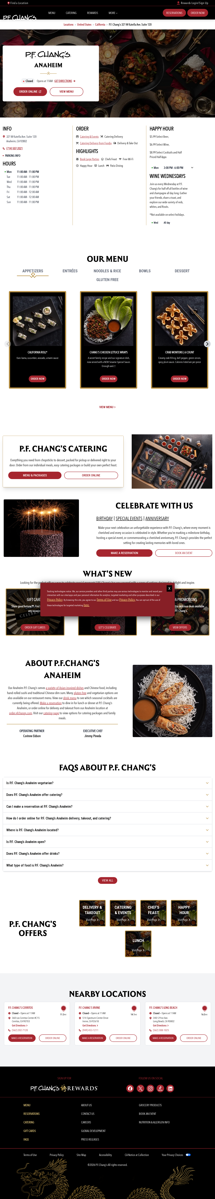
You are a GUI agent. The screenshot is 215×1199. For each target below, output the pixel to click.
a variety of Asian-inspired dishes (65, 688)
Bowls (145, 270)
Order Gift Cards (35, 627)
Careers (86, 1122)
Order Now (198, 13)
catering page (51, 713)
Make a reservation (51, 703)
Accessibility (105, 1155)
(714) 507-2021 (14, 148)
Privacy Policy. (127, 600)
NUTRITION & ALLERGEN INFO (154, 1122)
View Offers (180, 627)
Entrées (70, 270)
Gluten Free (107, 279)
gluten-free (80, 693)
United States (84, 24)
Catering (71, 13)
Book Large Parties (89, 159)
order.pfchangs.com (20, 713)
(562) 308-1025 (161, 1030)
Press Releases (90, 1139)
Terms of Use (30, 1155)
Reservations (174, 13)
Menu (51, 13)
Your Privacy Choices (172, 1155)
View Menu (66, 91)
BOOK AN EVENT (147, 1113)
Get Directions (63, 81)
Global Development (93, 1131)
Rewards (92, 13)
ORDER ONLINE (52, 1038)
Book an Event (183, 553)
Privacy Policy (57, 1155)
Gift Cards (30, 1131)
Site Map (81, 1155)
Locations (68, 24)
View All (107, 880)
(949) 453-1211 (90, 1030)
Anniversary (157, 518)
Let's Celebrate (107, 627)
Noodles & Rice (107, 270)
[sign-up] (64, 1087)
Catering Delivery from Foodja (96, 143)
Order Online (91, 475)
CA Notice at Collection (137, 1155)
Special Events (129, 518)
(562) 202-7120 (20, 1030)
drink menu (69, 698)
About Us (86, 1105)
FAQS (26, 1139)
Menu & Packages (35, 475)
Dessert (182, 270)
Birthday (104, 518)
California (100, 24)
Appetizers (32, 270)
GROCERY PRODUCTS (150, 1105)
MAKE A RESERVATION (124, 553)
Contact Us (87, 1113)
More (112, 13)
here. (86, 605)
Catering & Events (89, 136)
